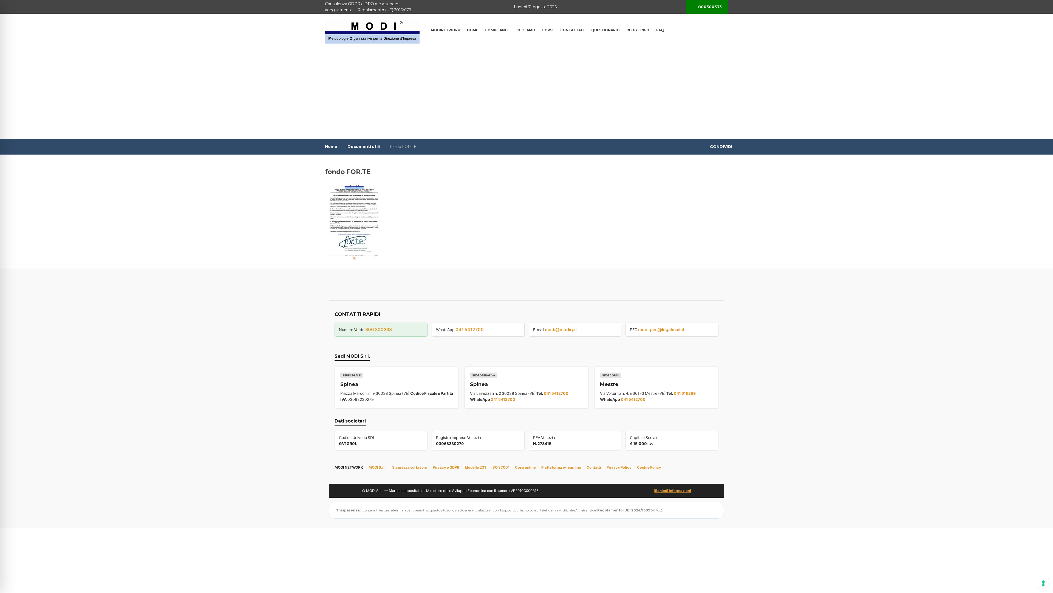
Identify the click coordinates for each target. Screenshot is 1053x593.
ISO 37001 (500, 467)
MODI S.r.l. (378, 467)
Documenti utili (363, 146)
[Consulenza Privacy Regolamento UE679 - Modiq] (372, 31)
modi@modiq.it (561, 329)
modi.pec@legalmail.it (661, 329)
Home (331, 146)
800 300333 (378, 329)
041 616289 (685, 393)
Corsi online (525, 467)
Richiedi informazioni (672, 490)
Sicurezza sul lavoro (409, 467)
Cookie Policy (649, 467)
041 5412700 (469, 329)
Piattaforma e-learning (561, 467)
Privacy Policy (619, 467)
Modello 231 (475, 467)
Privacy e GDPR (446, 467)
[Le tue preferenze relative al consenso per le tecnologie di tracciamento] (1043, 583)
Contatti (594, 467)
